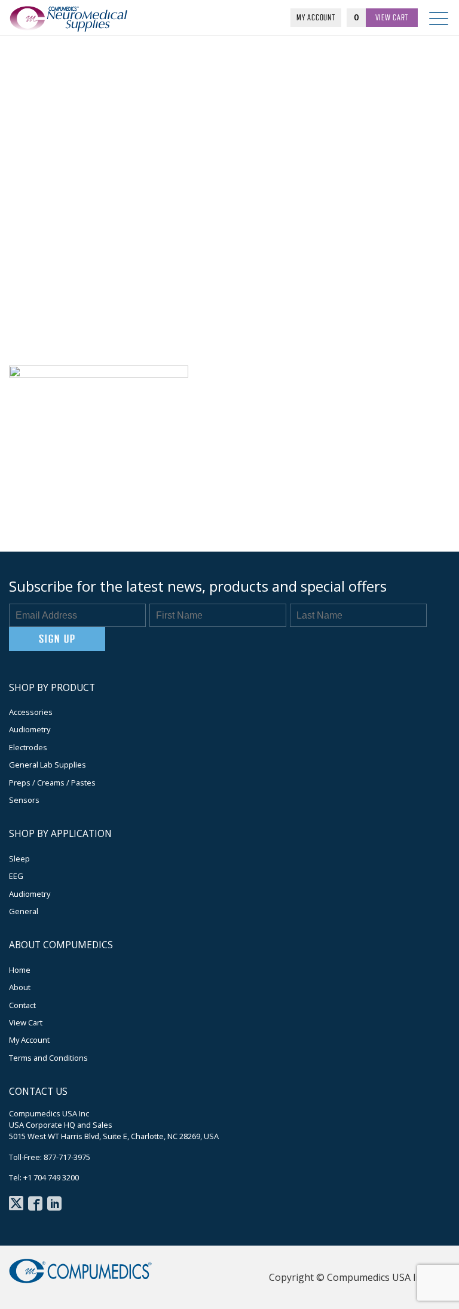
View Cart (25, 1022)
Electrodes (28, 747)
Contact (22, 1005)
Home (19, 969)
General (23, 911)
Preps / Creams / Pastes (52, 782)
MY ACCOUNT (315, 17)
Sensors (24, 799)
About (19, 987)
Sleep (19, 858)
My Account (29, 1039)
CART (392, 17)
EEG (16, 875)
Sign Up (57, 638)
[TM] (77, 26)
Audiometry (29, 729)
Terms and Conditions (48, 1057)
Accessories (31, 712)
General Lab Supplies (47, 764)
